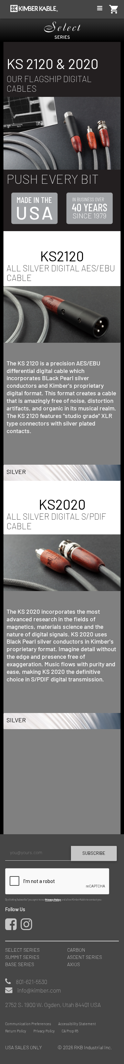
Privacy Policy (53, 899)
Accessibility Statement (77, 1023)
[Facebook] (12, 927)
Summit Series (22, 957)
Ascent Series (84, 957)
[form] (62, 873)
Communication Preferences (28, 1023)
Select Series (22, 950)
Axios (73, 964)
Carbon (76, 950)
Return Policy (15, 1031)
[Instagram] (28, 927)
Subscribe (93, 853)
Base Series (19, 964)
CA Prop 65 (70, 1031)
